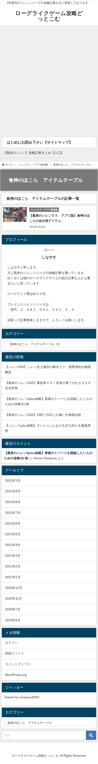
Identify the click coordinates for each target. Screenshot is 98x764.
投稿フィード (14, 653)
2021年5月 (13, 534)
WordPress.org (16, 674)
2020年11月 (13, 598)
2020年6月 (13, 620)
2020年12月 (13, 587)
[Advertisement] (49, 77)
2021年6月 (13, 523)
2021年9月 (13, 491)
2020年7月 (13, 609)
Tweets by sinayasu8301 (22, 697)
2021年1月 (13, 577)
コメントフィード (18, 664)
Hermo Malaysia (45, 458)
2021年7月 (13, 512)
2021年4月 (13, 544)
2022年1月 (13, 480)
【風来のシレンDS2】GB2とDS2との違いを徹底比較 (43, 414)
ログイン (11, 642)
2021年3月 (13, 555)
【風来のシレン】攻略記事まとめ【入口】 (33, 152)
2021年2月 (13, 566)
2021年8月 (13, 502)
